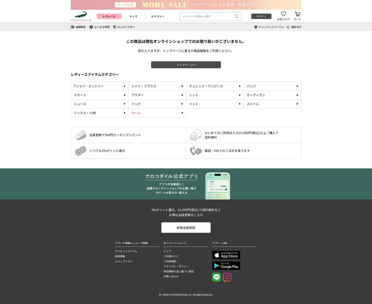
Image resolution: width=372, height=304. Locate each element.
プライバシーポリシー (176, 266)
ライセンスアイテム (126, 251)
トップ (167, 251)
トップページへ (186, 65)
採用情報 (120, 256)
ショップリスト (124, 261)
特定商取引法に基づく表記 (179, 271)
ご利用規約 (170, 261)
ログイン (261, 16)
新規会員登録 (186, 227)
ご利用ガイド (171, 256)
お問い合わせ (171, 276)
